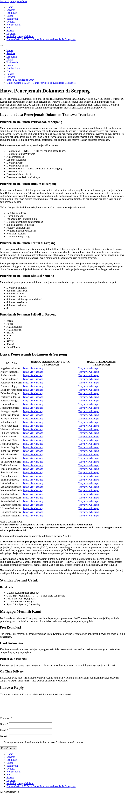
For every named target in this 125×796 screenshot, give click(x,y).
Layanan (11, 33)
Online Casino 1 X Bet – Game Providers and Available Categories (41, 39)
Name (4, 724)
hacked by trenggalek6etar (13, 1)
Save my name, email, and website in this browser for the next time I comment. (44, 742)
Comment (6, 718)
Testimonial (12, 18)
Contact (10, 21)
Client (10, 15)
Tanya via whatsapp (33, 368)
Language (12, 12)
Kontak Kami (14, 24)
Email (4, 730)
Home (10, 7)
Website (4, 736)
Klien (9, 27)
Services (11, 9)
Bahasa (10, 30)
